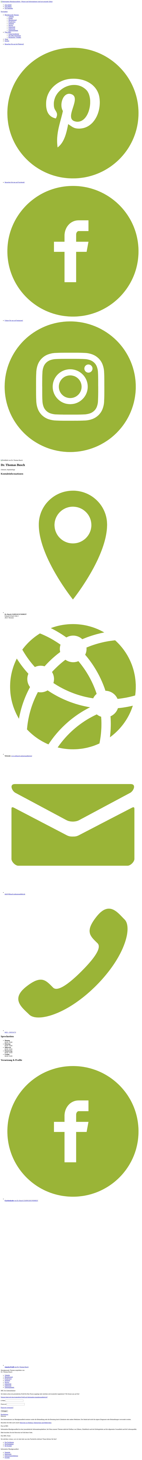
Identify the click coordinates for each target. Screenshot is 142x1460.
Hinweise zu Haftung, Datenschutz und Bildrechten (35, 1423)
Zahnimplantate (13, 30)
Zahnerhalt (12, 27)
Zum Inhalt (8, 5)
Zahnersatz (12, 29)
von (21, 1200)
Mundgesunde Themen (12, 15)
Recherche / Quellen (15, 37)
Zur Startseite (9, 8)
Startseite (7, 1452)
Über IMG (8, 32)
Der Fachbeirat (9, 1442)
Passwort (3, 1404)
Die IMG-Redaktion (15, 35)
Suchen (7, 41)
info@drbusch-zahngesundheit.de (15, 894)
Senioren (11, 23)
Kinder (11, 18)
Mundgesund (13, 20)
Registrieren (4, 1414)
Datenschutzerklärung (11, 1456)
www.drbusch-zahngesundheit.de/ (21, 756)
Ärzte (6, 39)
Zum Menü (8, 6)
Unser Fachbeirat (14, 34)
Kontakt (7, 1457)
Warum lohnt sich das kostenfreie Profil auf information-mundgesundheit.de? (24, 1397)
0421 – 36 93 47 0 (10, 1032)
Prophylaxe (12, 22)
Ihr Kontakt (8, 1446)
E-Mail (3, 1400)
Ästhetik (11, 16)
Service (11, 25)
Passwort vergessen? (7, 1407)
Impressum (8, 1454)
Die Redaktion (9, 1444)
